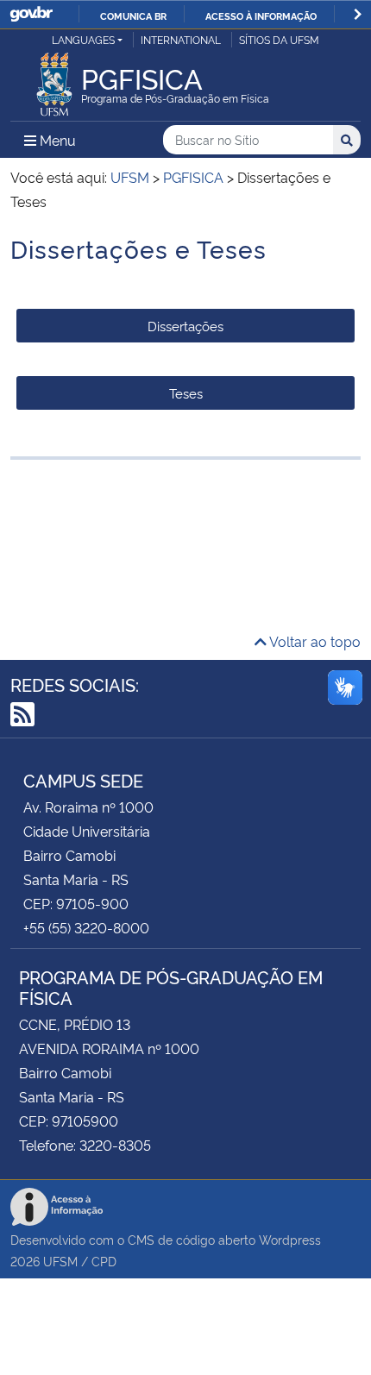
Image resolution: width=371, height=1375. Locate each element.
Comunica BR (133, 15)
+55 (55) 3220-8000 (86, 927)
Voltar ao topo (314, 640)
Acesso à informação (261, 15)
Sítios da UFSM (279, 39)
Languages (83, 39)
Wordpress (290, 1239)
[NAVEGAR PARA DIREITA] (358, 14)
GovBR (31, 14)
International (181, 39)
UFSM (60, 1261)
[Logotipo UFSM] (54, 79)
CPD (103, 1261)
